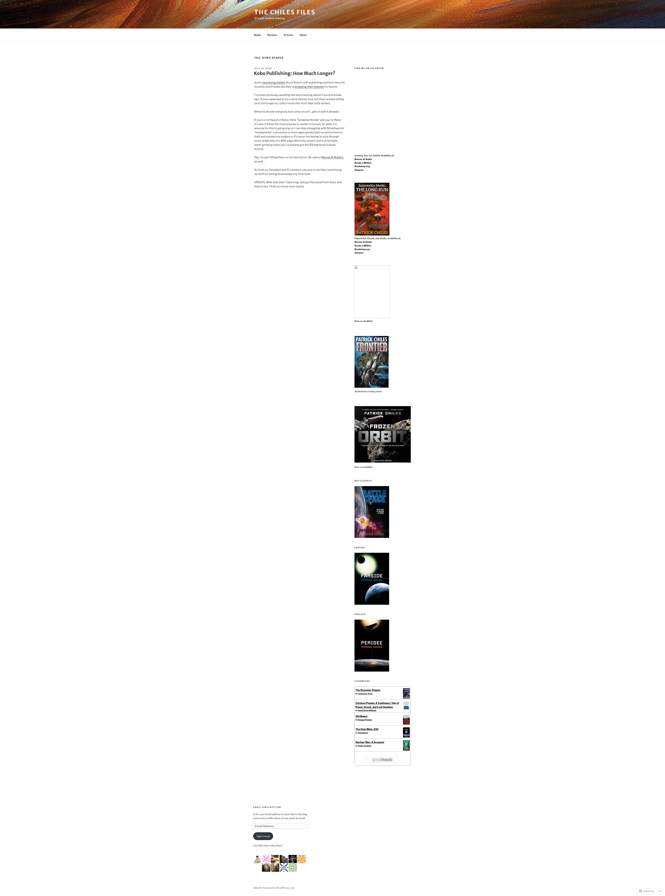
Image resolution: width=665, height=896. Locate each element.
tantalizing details (273, 82)
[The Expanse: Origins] (406, 697)
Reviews (272, 34)
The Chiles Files (284, 12)
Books (257, 34)
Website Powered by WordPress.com (273, 887)
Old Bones (361, 716)
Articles (288, 34)
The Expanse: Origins (368, 690)
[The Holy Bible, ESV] (406, 736)
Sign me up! (263, 836)
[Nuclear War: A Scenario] (406, 749)
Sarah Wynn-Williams (367, 710)
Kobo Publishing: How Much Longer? (294, 73)
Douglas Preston (365, 720)
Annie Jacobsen (364, 746)
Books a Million (362, 162)
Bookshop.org (362, 166)
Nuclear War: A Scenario (370, 742)
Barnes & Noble (363, 159)
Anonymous (363, 733)
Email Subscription (267, 807)
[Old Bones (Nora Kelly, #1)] (406, 723)
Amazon (358, 169)
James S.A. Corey (365, 694)
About (303, 34)
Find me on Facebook (369, 68)
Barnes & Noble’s (332, 157)
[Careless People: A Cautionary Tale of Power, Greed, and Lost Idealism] (406, 709)
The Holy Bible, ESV (367, 729)
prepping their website (309, 86)
